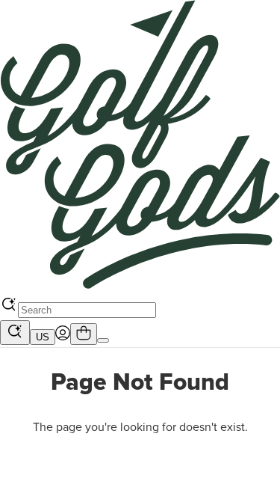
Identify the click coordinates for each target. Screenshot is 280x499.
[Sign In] (62, 337)
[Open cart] (83, 334)
